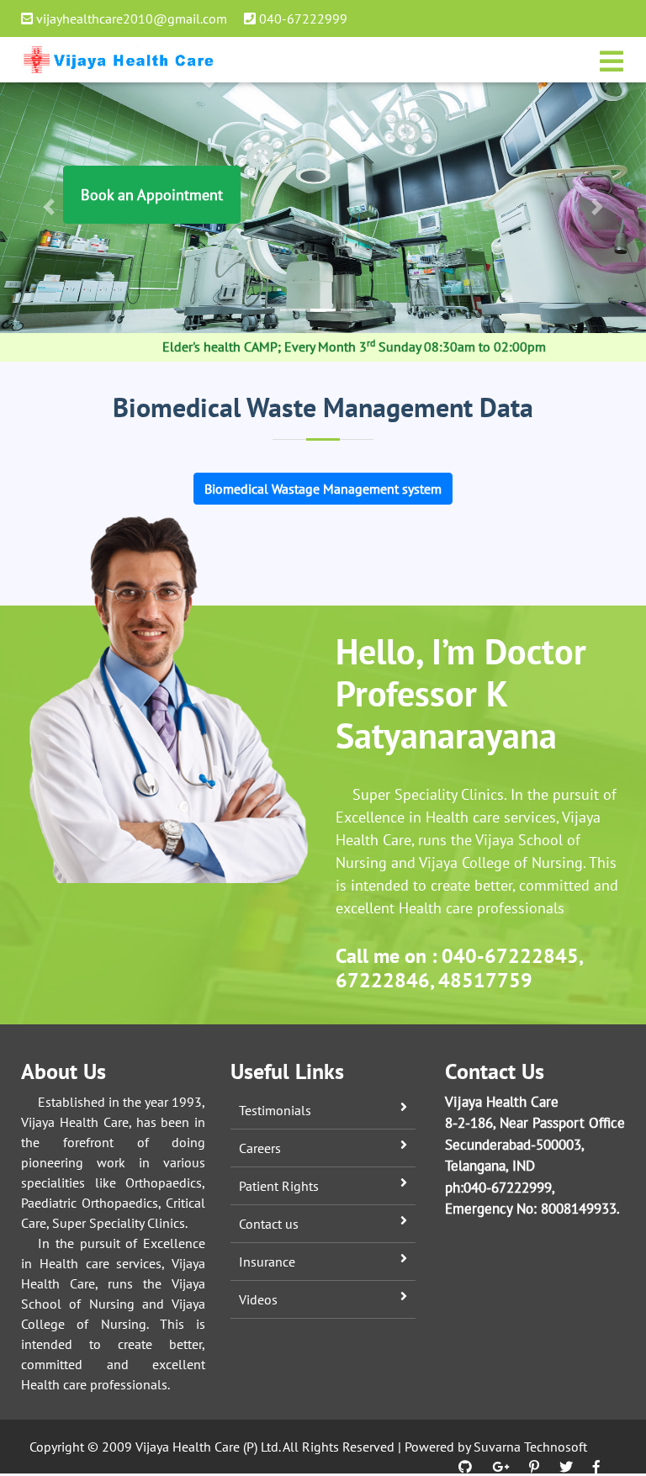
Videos (258, 1299)
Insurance (267, 1261)
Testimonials (275, 1110)
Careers (260, 1148)
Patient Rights (279, 1185)
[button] (48, 206)
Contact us (269, 1223)
